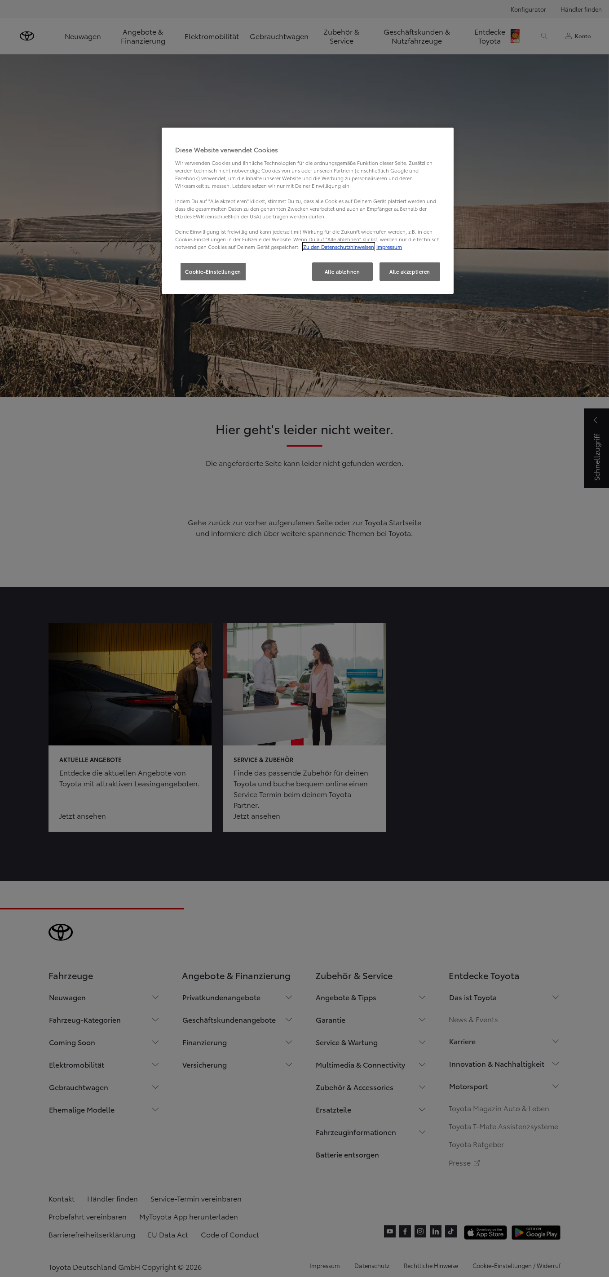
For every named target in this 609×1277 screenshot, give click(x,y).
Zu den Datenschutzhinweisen (338, 246)
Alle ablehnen (342, 271)
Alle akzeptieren (409, 271)
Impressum (389, 246)
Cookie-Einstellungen (213, 271)
